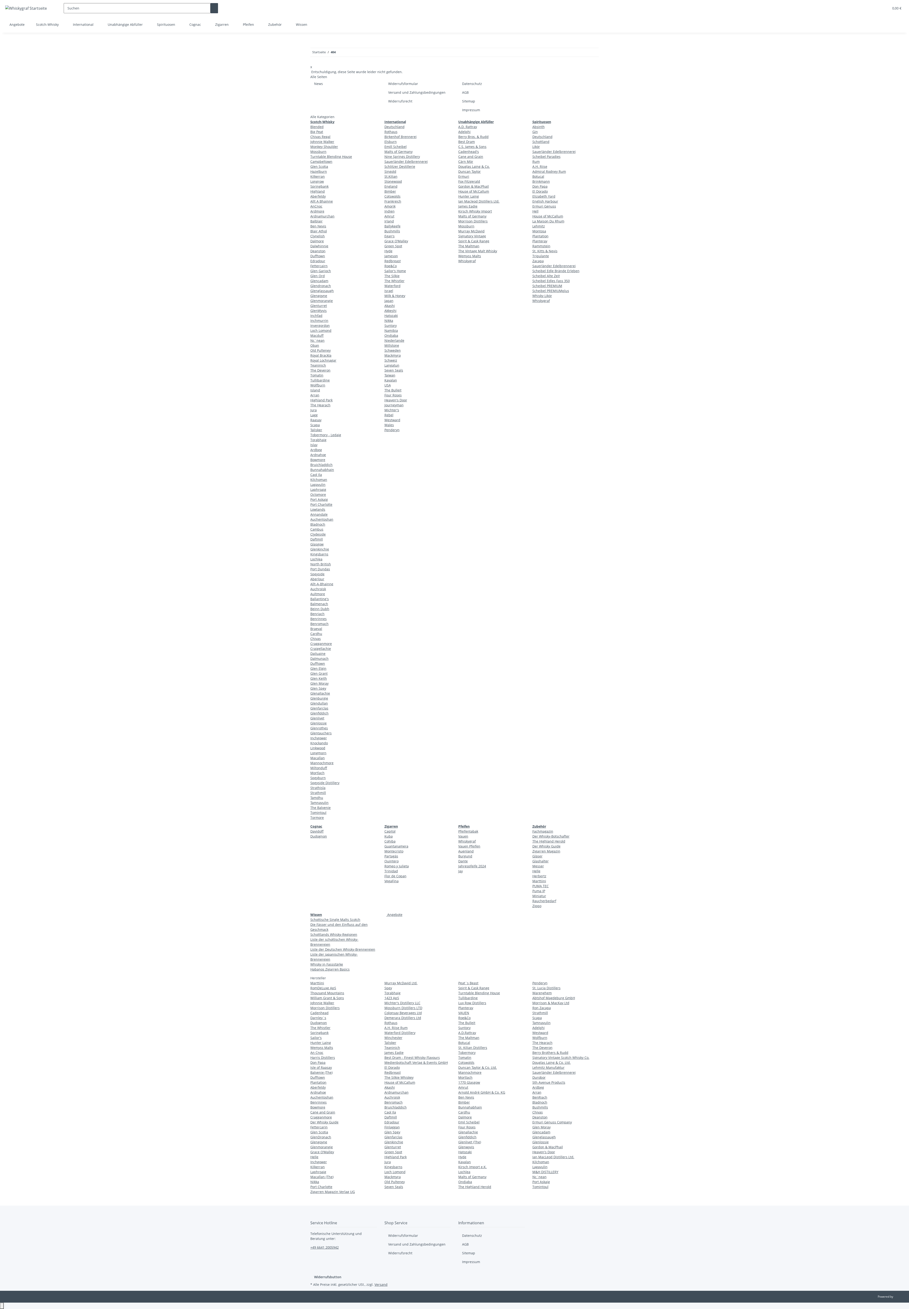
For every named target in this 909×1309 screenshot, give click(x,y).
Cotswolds (392, 196)
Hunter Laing (468, 196)
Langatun (391, 365)
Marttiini (539, 881)
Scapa (315, 425)
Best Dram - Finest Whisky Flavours (412, 1057)
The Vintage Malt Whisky (477, 251)
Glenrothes (319, 728)
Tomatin (316, 375)
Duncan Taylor (469, 171)
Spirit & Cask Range (473, 241)
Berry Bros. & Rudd (473, 136)
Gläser (537, 856)
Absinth (538, 126)
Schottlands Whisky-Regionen (333, 934)
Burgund (465, 856)
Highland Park (321, 400)
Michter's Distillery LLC (402, 1003)
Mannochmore (322, 763)
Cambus (316, 529)
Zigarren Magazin (546, 851)
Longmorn (318, 753)
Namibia (391, 330)
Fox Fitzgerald (469, 181)
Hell (535, 211)
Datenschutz (472, 83)
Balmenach (319, 604)
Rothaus (390, 131)
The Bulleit (392, 390)
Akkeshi (390, 310)
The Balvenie (320, 807)
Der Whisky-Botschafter (551, 836)
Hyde (388, 251)
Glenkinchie (319, 549)
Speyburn (318, 778)
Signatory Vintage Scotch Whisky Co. (560, 1057)
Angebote (394, 914)
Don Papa (540, 186)
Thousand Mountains (327, 993)
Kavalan (390, 380)
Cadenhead (319, 1013)
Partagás (391, 856)
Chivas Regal (320, 136)
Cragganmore (321, 643)
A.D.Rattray (467, 1032)
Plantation (540, 236)
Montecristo (393, 851)
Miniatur (539, 896)
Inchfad (316, 315)
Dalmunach (319, 658)
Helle (536, 871)
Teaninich (318, 365)
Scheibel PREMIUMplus (550, 290)
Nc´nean (539, 1177)
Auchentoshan (321, 519)
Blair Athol (318, 231)
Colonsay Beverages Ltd (403, 1013)
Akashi (389, 305)
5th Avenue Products (548, 1082)
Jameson (391, 256)
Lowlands (317, 509)
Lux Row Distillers (472, 1003)
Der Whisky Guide (546, 846)
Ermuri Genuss (544, 206)
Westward (392, 420)
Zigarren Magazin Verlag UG (332, 1191)
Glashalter (540, 861)
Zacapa (538, 261)
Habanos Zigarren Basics (330, 969)
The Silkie (392, 276)
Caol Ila (316, 474)
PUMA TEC (540, 886)
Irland (389, 221)
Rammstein (541, 246)
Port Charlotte (321, 504)
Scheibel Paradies (546, 156)
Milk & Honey (394, 295)
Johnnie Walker (322, 141)
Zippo (536, 906)
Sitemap (468, 101)
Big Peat (316, 131)
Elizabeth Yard (543, 196)
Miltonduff (318, 768)
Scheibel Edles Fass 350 (551, 281)
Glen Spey (318, 688)
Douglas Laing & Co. (474, 166)
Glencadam (319, 281)
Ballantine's (319, 599)
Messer (538, 866)
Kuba (388, 836)
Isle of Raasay (321, 1067)
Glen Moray (319, 683)
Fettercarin (319, 1127)
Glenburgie (319, 698)
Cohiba (390, 841)
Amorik (390, 206)
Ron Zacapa (541, 1008)
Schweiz (390, 360)
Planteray (539, 241)
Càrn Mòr (465, 161)
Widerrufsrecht (400, 101)
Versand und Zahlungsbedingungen (417, 92)
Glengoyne (318, 295)
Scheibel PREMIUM (547, 286)
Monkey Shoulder (324, 146)
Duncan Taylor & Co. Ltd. (477, 1067)
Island (315, 390)
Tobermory (467, 1052)
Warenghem (542, 993)
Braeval (316, 628)
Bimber (390, 191)
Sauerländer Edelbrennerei (406, 161)
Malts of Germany (398, 151)
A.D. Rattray (467, 126)
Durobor (539, 1077)
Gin (535, 131)
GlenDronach (320, 1137)
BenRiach (539, 1097)
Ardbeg (316, 450)
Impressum (471, 110)
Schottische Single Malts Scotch (335, 919)
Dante (463, 861)
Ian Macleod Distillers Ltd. (478, 201)
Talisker (316, 430)
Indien (389, 211)
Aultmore (317, 594)
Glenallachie (320, 693)
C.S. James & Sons (472, 146)
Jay (460, 871)
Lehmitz (538, 226)
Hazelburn (318, 171)
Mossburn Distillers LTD (403, 1008)
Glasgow (317, 544)
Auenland (466, 851)
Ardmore (317, 211)
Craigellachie (320, 648)
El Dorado (540, 191)
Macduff (317, 335)
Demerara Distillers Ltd (402, 1018)
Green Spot (393, 246)
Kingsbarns (319, 554)
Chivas (315, 638)
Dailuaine (317, 653)
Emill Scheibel (395, 146)
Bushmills (392, 231)
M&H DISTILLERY (545, 1172)
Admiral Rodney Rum (549, 171)
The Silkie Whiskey (399, 1077)
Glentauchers (321, 733)
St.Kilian (390, 176)
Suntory (390, 325)
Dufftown (317, 256)
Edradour (317, 261)
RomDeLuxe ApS (323, 988)
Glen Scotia (319, 166)
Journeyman (394, 405)
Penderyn (392, 430)
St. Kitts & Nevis (544, 251)
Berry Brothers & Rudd (550, 1052)
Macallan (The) (322, 1177)
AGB (465, 92)
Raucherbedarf (544, 901)
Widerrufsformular (403, 83)
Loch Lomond (320, 330)
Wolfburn (317, 385)
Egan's (389, 236)
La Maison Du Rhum (548, 221)
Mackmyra (392, 355)
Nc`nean (317, 340)
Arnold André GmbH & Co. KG (481, 1092)
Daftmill (316, 539)
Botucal (538, 176)
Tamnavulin (319, 802)
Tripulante (540, 256)
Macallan (317, 758)
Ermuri (463, 176)
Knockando (319, 743)
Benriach (317, 614)
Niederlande (394, 340)
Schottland (540, 141)
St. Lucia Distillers (546, 988)
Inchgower (318, 738)
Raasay (315, 420)
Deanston (317, 251)
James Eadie (467, 206)
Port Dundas (320, 569)
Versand (381, 1284)
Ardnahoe (318, 455)
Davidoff (317, 831)
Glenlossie (318, 723)
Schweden (392, 350)
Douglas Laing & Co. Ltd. (551, 1062)
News (318, 83)
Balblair (316, 221)
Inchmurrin (319, 320)
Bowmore (317, 459)
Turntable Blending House (331, 156)
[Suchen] (214, 8)
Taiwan (389, 375)
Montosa (539, 231)
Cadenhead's (468, 151)
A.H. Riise (539, 166)
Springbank (319, 186)
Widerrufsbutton (327, 1277)
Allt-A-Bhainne (321, 584)
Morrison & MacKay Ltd (550, 1003)
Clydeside (318, 534)
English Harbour (545, 201)
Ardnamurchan (322, 216)
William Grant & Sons (327, 998)
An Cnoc (316, 1052)
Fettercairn (319, 266)
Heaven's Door (395, 400)
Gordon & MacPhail (473, 186)
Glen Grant (319, 673)
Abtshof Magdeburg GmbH (553, 998)
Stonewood (393, 181)
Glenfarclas (319, 708)
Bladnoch (317, 524)
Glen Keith (318, 678)
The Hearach (320, 405)
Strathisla (317, 787)
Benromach (319, 623)
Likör (536, 146)
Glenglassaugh (322, 290)
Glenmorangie (321, 300)
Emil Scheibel (469, 1122)
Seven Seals (393, 370)
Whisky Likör (542, 295)
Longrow (317, 181)
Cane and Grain (470, 156)
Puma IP (538, 891)
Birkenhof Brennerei (400, 136)
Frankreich (392, 201)
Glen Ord (317, 276)
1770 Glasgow (469, 1082)
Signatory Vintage (472, 236)
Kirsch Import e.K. (472, 1167)
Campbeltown (321, 161)
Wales (389, 425)
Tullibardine (320, 380)
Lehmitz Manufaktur (548, 1067)
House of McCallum (473, 191)
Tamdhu (316, 797)
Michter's (391, 410)
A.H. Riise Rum (396, 1027)
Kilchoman (318, 479)
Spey (388, 988)
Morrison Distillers (473, 221)
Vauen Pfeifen (469, 846)
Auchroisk (318, 589)
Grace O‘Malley (396, 241)
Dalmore (317, 241)
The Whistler (394, 281)
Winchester (393, 1037)
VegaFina (391, 881)
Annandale (319, 514)
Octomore (318, 494)
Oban (314, 345)
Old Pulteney (320, 350)
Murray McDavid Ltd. (401, 983)
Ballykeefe (392, 226)
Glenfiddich (319, 713)
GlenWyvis (318, 310)
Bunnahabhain (322, 469)
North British (320, 564)
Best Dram (466, 141)
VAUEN (463, 1013)
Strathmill (318, 792)
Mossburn (318, 151)
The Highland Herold (548, 841)
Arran (314, 395)
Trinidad (391, 871)
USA (387, 385)
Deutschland (394, 126)
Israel (388, 290)
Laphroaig (318, 489)
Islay (313, 445)
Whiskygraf (467, 261)
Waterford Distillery (399, 1032)
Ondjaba (391, 335)
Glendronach (320, 286)
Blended (317, 126)
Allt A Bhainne (321, 201)
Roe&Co (390, 266)
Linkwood (317, 748)
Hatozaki (391, 315)
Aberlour (317, 579)
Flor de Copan (395, 876)
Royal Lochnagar (323, 360)
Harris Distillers (322, 1057)
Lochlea (316, 559)
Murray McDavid (471, 231)
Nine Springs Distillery (402, 156)
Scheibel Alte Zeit (546, 276)
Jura (313, 410)
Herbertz (539, 876)
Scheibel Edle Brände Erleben (555, 271)
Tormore (317, 817)
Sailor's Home (395, 271)
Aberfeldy (318, 196)
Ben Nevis (318, 226)
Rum (536, 161)
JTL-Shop (899, 1297)
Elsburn (390, 141)
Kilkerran (317, 176)
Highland (317, 191)
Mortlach (317, 773)
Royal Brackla (320, 355)
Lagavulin (317, 484)
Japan (388, 300)
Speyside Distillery (324, 783)
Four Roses (393, 395)
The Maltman (468, 246)
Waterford (392, 286)
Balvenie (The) (321, 1072)
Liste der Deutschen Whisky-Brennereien (342, 949)
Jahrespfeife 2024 (472, 866)
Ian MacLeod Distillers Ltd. (553, 1157)
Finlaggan (392, 1127)
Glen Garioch (320, 271)
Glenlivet (317, 718)
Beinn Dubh (319, 609)
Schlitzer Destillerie (399, 166)
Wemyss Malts (469, 256)
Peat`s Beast (468, 983)
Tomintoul (318, 812)
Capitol (390, 831)
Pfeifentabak (468, 831)
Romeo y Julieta (396, 866)
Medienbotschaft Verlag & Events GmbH (416, 1062)
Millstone (391, 345)
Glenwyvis (466, 1147)
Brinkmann (541, 181)
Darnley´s (318, 1018)
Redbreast (392, 261)
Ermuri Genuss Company (552, 1122)
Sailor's (316, 1037)
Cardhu (316, 633)
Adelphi (464, 131)
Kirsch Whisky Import (475, 211)
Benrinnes (318, 619)
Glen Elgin (318, 668)
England (390, 186)
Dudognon (318, 836)
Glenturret (318, 305)
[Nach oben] (2, 1306)
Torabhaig (318, 440)
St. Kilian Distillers (472, 1047)
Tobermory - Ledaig (325, 435)
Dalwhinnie (319, 246)
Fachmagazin (542, 831)
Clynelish (317, 236)
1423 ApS (391, 998)
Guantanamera (396, 846)
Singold (390, 171)
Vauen (463, 836)
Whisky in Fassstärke (326, 964)
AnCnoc (316, 206)
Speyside (317, 574)
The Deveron (320, 370)
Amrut (389, 216)
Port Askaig (319, 499)
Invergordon (320, 325)
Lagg (314, 415)
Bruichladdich (321, 464)
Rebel (388, 415)
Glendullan (319, 703)
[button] (876, 8)
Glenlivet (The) (469, 1142)
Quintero (391, 861)
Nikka (388, 320)
